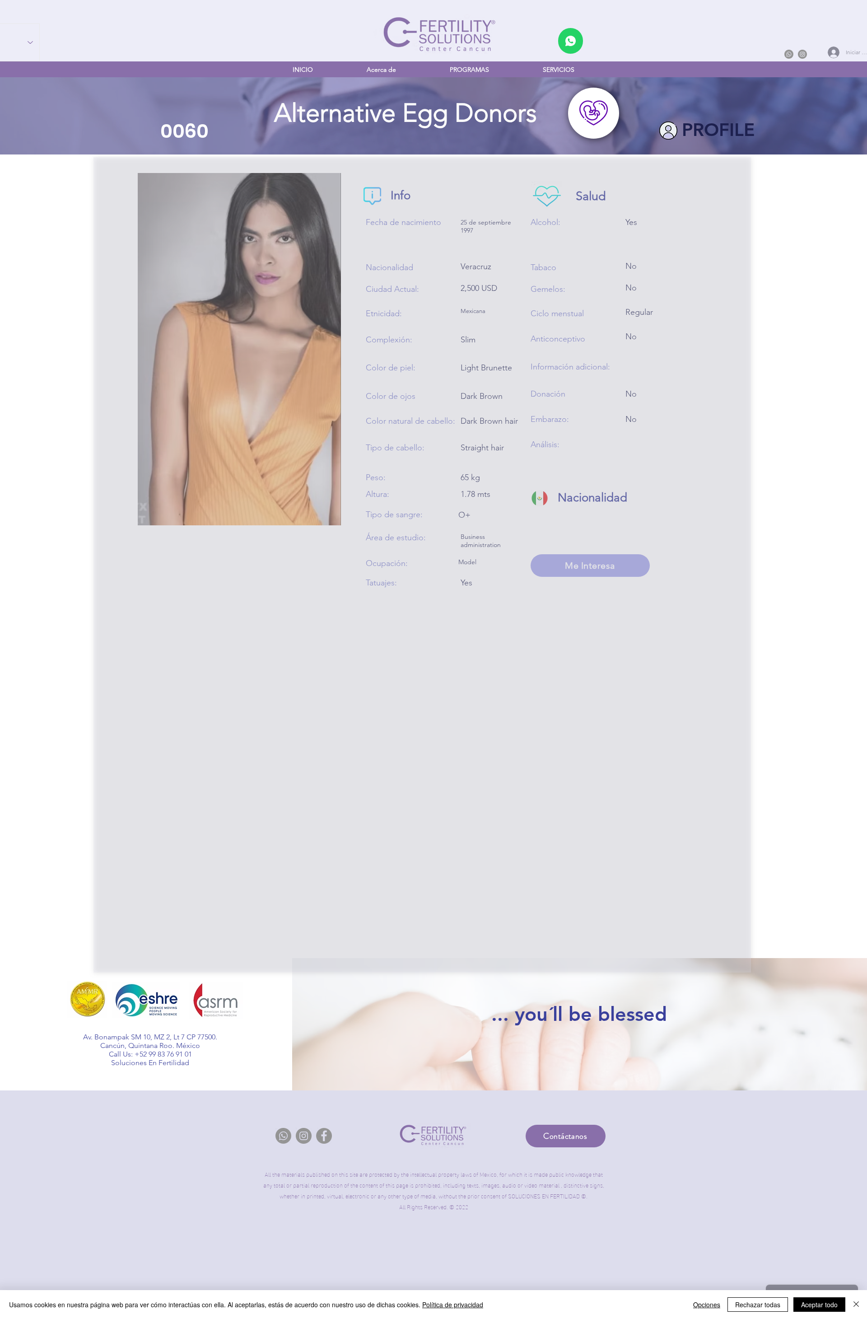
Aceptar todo (819, 1304)
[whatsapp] (570, 41)
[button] (469, 69)
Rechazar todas (757, 1304)
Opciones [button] (706, 1304)
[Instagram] (802, 54)
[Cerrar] (856, 1304)
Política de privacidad (452, 1304)
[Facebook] (324, 1136)
